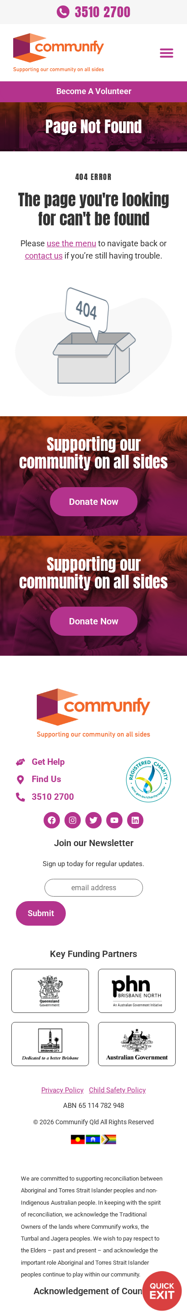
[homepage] (58, 53)
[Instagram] (72, 820)
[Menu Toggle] (166, 52)
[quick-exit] (162, 1291)
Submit (41, 913)
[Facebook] (52, 820)
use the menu (71, 243)
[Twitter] (93, 820)
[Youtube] (114, 820)
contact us (44, 255)
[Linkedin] (135, 820)
